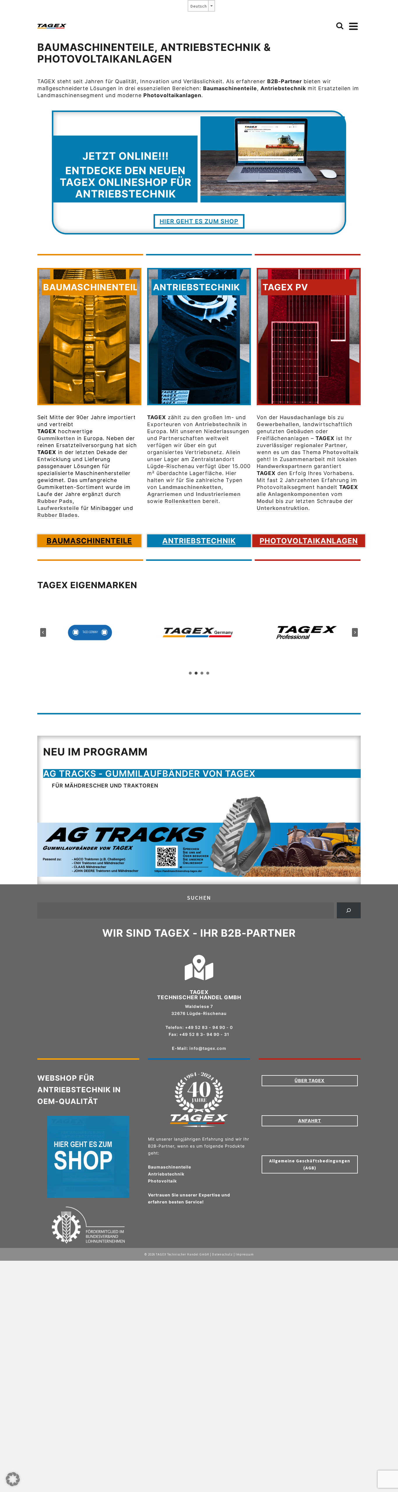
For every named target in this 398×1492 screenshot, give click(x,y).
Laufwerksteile (58, 508)
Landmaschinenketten (190, 487)
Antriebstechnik (196, 287)
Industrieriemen (218, 494)
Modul (265, 501)
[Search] (339, 26)
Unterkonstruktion (282, 508)
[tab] (190, 673)
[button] (13, 1479)
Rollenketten (183, 501)
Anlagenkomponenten (298, 494)
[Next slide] (355, 632)
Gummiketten (56, 438)
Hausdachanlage (303, 417)
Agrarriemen (164, 494)
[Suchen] (349, 910)
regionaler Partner (320, 445)
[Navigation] (353, 26)
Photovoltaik (341, 452)
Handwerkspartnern (284, 466)
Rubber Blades (57, 515)
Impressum (245, 1254)
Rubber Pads (55, 501)
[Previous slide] (43, 632)
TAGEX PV (285, 287)
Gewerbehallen (278, 424)
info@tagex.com (207, 1048)
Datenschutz (222, 1254)
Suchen (199, 897)
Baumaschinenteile (93, 287)
